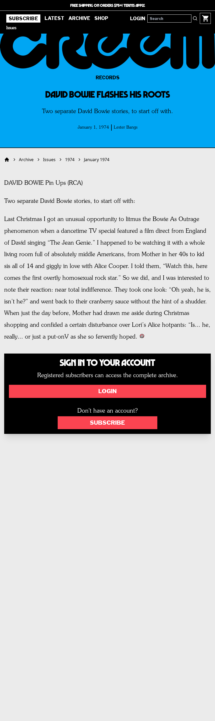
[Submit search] (195, 18)
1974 (69, 159)
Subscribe (23, 18)
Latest (54, 18)
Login (107, 391)
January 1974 (96, 159)
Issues (11, 28)
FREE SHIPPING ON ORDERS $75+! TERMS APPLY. (107, 5)
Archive (79, 18)
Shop (101, 18)
